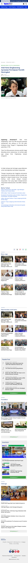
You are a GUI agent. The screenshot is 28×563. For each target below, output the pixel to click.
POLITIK (11, 65)
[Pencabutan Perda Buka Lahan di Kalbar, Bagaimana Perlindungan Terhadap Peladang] (7, 273)
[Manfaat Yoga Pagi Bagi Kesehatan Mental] (5, 472)
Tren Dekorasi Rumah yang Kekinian (14, 368)
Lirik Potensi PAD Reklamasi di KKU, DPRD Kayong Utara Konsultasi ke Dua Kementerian (15, 378)
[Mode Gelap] (24, 4)
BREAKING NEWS (5, 65)
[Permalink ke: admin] (2, 75)
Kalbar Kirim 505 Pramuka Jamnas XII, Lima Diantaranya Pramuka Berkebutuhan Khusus (6, 431)
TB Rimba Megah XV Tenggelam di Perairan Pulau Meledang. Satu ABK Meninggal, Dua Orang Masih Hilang (13, 383)
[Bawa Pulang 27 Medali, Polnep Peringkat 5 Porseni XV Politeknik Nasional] (14, 409)
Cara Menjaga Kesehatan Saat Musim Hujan (12, 460)
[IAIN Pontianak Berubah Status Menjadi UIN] (21, 424)
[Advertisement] (14, 26)
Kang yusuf (9, 542)
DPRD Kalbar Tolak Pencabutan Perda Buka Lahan (13, 193)
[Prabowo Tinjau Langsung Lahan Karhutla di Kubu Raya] (7, 287)
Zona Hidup (16, 543)
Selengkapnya (13, 393)
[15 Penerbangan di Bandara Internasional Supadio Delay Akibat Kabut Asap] (21, 287)
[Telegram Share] (23, 249)
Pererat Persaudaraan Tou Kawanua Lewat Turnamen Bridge (14, 522)
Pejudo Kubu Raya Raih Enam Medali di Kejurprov (13, 503)
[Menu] (2, 4)
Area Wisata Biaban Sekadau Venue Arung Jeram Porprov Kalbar (13, 516)
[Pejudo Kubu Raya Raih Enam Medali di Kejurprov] (14, 493)
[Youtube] (18, 551)
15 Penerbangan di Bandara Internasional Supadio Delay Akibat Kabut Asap (13, 205)
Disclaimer (14, 557)
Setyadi (4, 542)
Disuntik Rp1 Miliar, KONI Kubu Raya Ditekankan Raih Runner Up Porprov (13, 511)
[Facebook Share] (14, 249)
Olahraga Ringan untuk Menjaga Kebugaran (11, 507)
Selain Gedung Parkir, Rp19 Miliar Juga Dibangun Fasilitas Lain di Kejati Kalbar (12, 190)
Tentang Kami (17, 555)
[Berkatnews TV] (8, 4)
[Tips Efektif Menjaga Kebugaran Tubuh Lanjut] (5, 465)
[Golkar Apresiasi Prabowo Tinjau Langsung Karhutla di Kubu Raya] (21, 273)
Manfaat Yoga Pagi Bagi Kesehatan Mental (16, 471)
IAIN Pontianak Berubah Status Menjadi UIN (20, 430)
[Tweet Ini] (17, 249)
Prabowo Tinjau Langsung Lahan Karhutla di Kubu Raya (13, 202)
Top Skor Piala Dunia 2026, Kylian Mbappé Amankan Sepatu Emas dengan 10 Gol (13, 527)
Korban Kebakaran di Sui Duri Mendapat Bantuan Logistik (15, 389)
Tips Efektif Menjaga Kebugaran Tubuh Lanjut (16, 465)
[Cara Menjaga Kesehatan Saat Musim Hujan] (14, 451)
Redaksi (24, 555)
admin (5, 74)
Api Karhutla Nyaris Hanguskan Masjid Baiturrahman (13, 1)
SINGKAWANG (16, 65)
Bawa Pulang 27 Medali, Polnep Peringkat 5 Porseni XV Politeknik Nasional (13, 418)
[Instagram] (15, 551)
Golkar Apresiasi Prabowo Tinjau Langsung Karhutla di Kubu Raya (13, 199)
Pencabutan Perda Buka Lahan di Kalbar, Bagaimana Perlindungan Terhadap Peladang (14, 195)
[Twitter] (13, 551)
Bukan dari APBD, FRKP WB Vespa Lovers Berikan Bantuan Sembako (15, 373)
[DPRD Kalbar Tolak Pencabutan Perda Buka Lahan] (21, 259)
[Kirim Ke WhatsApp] (26, 249)
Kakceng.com (16, 542)
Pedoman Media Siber (7, 555)
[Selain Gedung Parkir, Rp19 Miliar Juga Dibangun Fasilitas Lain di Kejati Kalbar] (7, 259)
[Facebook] (10, 551)
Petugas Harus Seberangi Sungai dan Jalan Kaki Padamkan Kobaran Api (14, 364)
